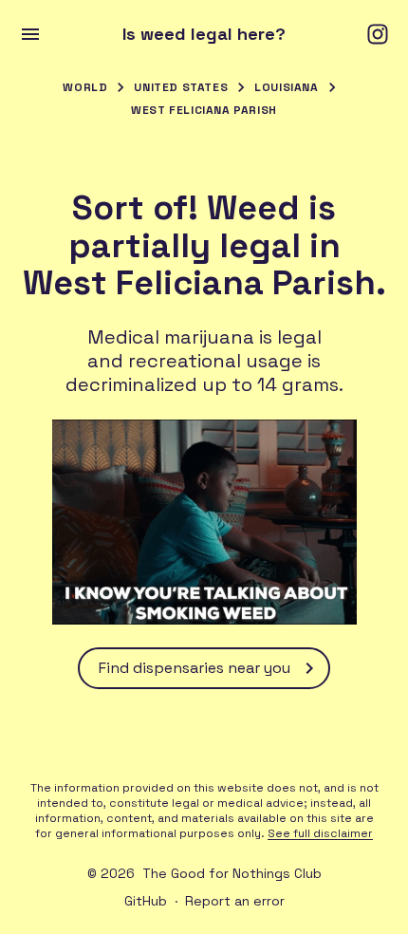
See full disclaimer (320, 833)
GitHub (145, 900)
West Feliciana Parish (204, 110)
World (85, 87)
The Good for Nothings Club (232, 873)
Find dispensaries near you (194, 668)
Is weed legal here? (204, 34)
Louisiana (286, 87)
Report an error (235, 900)
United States (181, 87)
